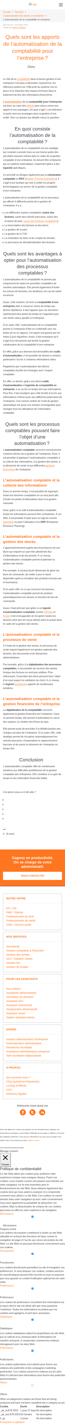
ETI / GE (11, 908)
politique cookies (33, 1140)
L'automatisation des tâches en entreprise (23, 15)
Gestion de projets (17, 966)
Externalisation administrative (24, 1043)
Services (19, 12)
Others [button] (3, 1382)
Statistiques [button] (6, 1316)
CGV (9, 1089)
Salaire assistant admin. (20, 1017)
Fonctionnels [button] (7, 1251)
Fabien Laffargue (19, 28)
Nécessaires (9, 1225)
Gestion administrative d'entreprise (27, 1039)
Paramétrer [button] (13, 1148)
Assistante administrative (21, 992)
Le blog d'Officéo (16, 1085)
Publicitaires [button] (6, 1348)
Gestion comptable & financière (25, 950)
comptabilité (23, 79)
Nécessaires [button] (6, 1214)
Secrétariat (12, 946)
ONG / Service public (19, 924)
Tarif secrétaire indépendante (23, 1055)
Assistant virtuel (15, 1013)
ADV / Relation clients (19, 958)
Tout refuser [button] (4, 1148)
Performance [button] (7, 1285)
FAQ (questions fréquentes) (22, 1081)
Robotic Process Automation (41, 179)
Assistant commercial (19, 1005)
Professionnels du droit (20, 916)
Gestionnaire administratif (21, 1009)
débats (30, 105)
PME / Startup (14, 912)
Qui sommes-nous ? (18, 1077)
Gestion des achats (17, 954)
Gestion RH (13, 962)
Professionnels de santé (20, 920)
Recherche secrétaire (19, 1047)
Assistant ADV (14, 1001)
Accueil (6, 12)
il (46, 109)
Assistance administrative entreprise (28, 1051)
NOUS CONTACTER (32, 876)
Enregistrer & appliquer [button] (12, 1422)
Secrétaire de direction (19, 996)
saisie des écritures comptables (40, 221)
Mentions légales (16, 1093)
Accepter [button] (20, 1148)
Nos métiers (13, 988)
